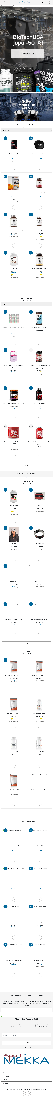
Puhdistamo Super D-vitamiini (39, 273)
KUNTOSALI (6, 1076)
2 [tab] (25, 122)
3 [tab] (27, 122)
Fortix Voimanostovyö (39, 546)
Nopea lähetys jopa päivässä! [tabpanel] (26, 473)
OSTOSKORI (6, 1083)
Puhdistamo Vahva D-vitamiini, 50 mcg (14, 233)
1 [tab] (23, 122)
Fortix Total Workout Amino (13, 196)
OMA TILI (5, 1079)
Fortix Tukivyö (39, 508)
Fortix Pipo (13, 546)
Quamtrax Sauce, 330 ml (39, 963)
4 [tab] (29, 122)
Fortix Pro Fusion (13, 510)
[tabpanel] (26, 49)
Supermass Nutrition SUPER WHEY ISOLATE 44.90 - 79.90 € (39, 370)
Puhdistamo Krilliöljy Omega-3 (39, 234)
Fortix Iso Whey (13, 273)
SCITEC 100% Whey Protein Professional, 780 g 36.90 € (39, 445)
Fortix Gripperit (13, 584)
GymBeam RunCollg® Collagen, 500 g (14, 678)
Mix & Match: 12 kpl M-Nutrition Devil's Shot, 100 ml (14, 332)
